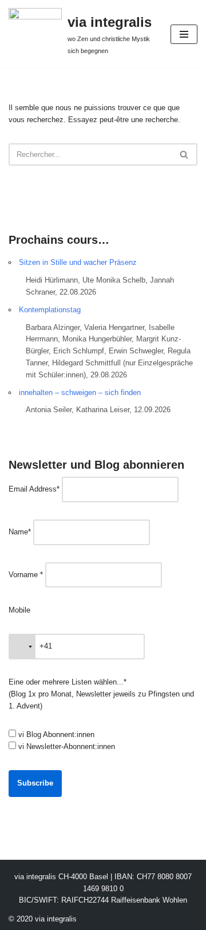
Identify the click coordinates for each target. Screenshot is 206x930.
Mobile (19, 610)
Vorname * (26, 574)
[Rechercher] (184, 154)
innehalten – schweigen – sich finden (80, 392)
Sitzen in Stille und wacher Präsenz (78, 262)
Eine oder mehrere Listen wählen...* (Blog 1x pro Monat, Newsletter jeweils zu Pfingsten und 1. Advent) (101, 694)
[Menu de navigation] (184, 34)
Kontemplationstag (50, 309)
